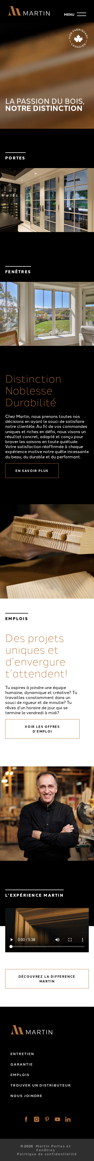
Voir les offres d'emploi (42, 729)
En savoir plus (32, 470)
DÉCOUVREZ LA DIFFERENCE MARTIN (47, 978)
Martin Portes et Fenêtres (53, 1147)
